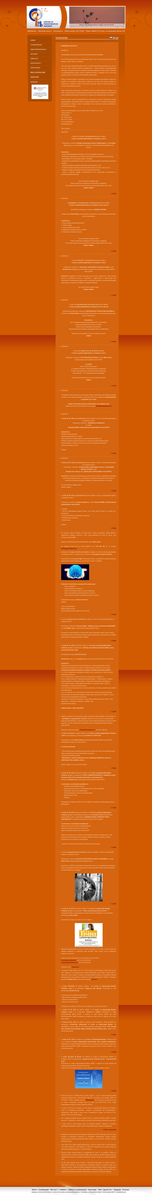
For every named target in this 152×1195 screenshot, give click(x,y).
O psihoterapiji (36, 45)
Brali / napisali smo (37, 72)
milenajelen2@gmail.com (104, 406)
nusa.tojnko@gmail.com (68, 960)
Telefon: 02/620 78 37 (84, 31)
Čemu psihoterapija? (38, 49)
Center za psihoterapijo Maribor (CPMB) (105, 31)
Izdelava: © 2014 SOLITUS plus (41, 1192)
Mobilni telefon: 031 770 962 (65, 31)
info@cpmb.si (49, 31)
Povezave (34, 82)
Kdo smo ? (34, 54)
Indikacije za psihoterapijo (77, 1190)
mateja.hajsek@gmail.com (69, 962)
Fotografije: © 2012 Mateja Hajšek (91, 1192)
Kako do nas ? (35, 63)
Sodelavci (34, 58)
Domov (32, 40)
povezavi (94, 979)
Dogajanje (34, 77)
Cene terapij (35, 68)
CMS (127, 1192)
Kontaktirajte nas (121, 1192)
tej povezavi (75, 967)
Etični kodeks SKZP (109, 1192)
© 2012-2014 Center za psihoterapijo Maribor (66, 1192)
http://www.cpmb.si (36, 31)
